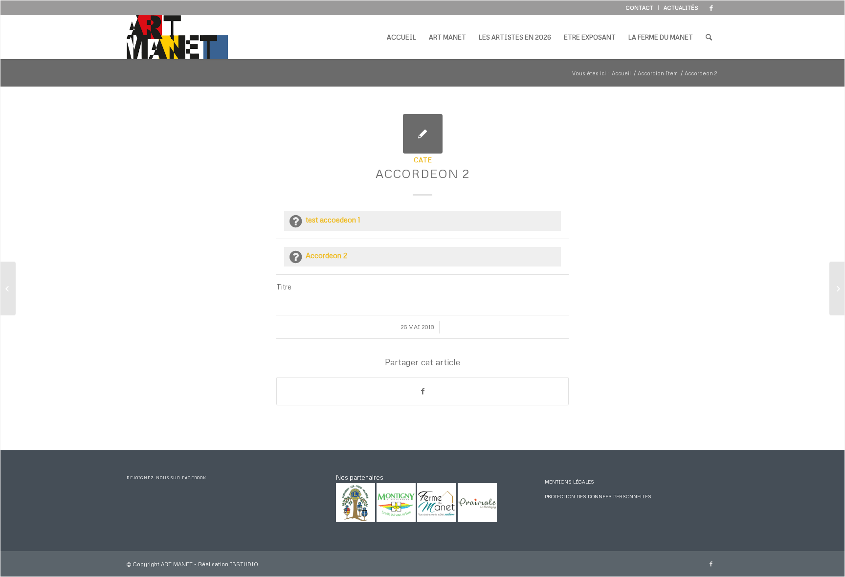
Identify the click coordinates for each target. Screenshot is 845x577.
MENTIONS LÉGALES (569, 482)
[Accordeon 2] (423, 134)
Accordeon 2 (423, 173)
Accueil (621, 73)
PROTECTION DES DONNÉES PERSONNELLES (598, 496)
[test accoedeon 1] (8, 288)
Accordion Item (658, 73)
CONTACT (639, 7)
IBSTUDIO (244, 564)
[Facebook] (711, 7)
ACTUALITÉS (681, 7)
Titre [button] (283, 286)
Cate (423, 159)
